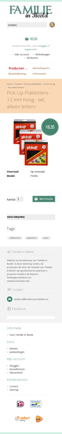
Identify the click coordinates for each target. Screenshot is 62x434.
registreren (30, 49)
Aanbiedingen (16, 352)
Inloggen (14, 365)
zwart (45, 238)
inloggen (42, 45)
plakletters (32, 238)
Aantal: (11, 199)
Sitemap (14, 389)
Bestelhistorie (17, 369)
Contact (13, 386)
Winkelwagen (42, 54)
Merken (13, 348)
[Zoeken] (52, 24)
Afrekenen (32, 57)
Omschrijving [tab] (16, 217)
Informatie (39, 73)
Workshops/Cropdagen (44, 68)
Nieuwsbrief (16, 372)
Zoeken (18, 84)
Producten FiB (19, 68)
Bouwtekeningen (19, 73)
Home (10, 84)
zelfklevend (14, 238)
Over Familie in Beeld (21, 334)
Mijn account (22, 54)
